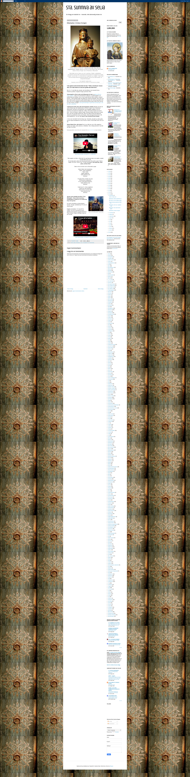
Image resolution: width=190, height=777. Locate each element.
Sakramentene (111, 522)
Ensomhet (110, 305)
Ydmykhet (110, 608)
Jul (88, 242)
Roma (109, 519)
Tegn (109, 572)
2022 (109, 178)
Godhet (109, 343)
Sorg (109, 554)
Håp (109, 367)
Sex (109, 536)
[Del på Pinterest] (89, 241)
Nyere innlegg (70, 288)
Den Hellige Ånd (111, 285)
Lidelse (109, 426)
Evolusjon (110, 318)
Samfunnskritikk (111, 525)
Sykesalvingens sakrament (113, 564)
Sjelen (109, 539)
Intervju (109, 373)
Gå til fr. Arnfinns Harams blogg (113, 664)
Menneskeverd (111, 447)
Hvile (109, 365)
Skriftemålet (110, 548)
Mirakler (109, 451)
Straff (109, 560)
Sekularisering (111, 530)
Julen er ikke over (112, 196)
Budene (109, 276)
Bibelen (109, 269)
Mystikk (109, 462)
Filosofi (109, 326)
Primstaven (110, 498)
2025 (109, 173)
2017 (109, 187)
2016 (109, 188)
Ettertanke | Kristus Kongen (114, 210)
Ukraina (109, 593)
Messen (109, 448)
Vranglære (110, 607)
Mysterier (110, 459)
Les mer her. (115, 248)
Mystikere (110, 460)
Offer (109, 474)
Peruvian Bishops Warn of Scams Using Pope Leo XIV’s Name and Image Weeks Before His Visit (114, 678)
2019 (109, 183)
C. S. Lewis (110, 279)
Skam (109, 542)
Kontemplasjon (111, 406)
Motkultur (110, 454)
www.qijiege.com (111, 69)
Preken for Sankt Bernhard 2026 (114, 644)
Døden (109, 296)
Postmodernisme (111, 492)
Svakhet (109, 561)
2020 (109, 181)
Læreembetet (110, 436)
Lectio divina (110, 420)
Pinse (109, 489)
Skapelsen (110, 545)
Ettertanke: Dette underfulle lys (115, 198)
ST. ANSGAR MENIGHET (113, 670)
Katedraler (110, 383)
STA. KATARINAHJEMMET (114, 639)
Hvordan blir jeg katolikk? (117, 146)
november (111, 212)
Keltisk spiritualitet (111, 389)
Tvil (108, 590)
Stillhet (109, 557)
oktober (111, 214)
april (110, 224)
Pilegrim (109, 487)
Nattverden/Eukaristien (112, 466)
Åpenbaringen (111, 616)
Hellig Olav (110, 355)
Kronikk (109, 416)
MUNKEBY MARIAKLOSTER (114, 643)
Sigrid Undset (110, 537)
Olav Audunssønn (111, 684)
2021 (109, 180)
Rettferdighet (110, 518)
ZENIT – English (111, 675)
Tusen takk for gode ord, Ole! (114, 85)
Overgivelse (110, 481)
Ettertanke (78, 242)
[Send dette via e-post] (83, 241)
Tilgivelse (110, 577)
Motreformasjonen (111, 456)
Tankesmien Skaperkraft (113, 571)
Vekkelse (110, 598)
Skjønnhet (110, 546)
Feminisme (110, 323)
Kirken (109, 394)
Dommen (110, 293)
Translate (117, 732)
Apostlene (110, 258)
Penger (109, 486)
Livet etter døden (111, 430)
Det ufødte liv (110, 288)
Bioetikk (109, 270)
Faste (109, 321)
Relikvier (110, 512)
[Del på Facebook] (87, 241)
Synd (109, 566)
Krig (109, 412)
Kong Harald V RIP (111, 636)
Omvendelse (110, 477)
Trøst (109, 587)
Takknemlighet (111, 569)
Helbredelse (110, 352)
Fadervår (110, 320)
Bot (108, 273)
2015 (109, 190)
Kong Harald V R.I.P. (112, 630)
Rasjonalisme (111, 507)
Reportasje (110, 513)
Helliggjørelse (111, 356)
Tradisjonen (110, 580)
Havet (109, 350)
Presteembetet (111, 495)
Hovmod (109, 364)
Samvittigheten (111, 527)
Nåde (109, 472)
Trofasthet (110, 584)
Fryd (109, 339)
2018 (109, 185)
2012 (109, 232)
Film (109, 324)
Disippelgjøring (111, 290)
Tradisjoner (110, 581)
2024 (109, 174)
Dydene (109, 294)
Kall (109, 382)
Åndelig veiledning (112, 614)
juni (110, 221)
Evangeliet (110, 312)
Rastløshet (110, 509)
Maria (109, 438)
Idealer (109, 368)
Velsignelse (110, 599)
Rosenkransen (111, 521)
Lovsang (109, 432)
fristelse (109, 338)
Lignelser (110, 427)
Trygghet (110, 586)
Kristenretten (92, 242)
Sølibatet (110, 568)
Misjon (109, 453)
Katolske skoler (111, 386)
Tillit (109, 578)
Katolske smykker (111, 388)
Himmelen (110, 359)
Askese (109, 261)
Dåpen (109, 297)
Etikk (109, 306)
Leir (109, 422)
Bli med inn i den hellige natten (115, 200)
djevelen (109, 291)
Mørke (109, 463)
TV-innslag (110, 589)
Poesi (109, 490)
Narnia (109, 465)
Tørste (109, 592)
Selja (109, 531)
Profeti (109, 500)
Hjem (109, 361)
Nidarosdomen (111, 469)
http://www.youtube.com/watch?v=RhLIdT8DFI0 (85, 237)
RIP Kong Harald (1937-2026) (113, 640)
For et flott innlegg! (111, 88)
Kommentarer (111, 723)
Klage (109, 400)
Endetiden (110, 302)
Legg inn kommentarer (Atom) (78, 291)
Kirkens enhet (111, 395)
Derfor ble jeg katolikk (117, 123)
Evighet (109, 317)
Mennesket (110, 445)
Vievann (109, 604)
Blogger (111, 766)
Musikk (109, 457)
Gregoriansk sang (111, 344)
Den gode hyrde (111, 284)
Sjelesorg (110, 540)
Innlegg (110, 721)
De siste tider (110, 281)
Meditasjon (110, 442)
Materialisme (110, 441)
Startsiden (85, 288)
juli (110, 219)
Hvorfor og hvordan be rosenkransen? (117, 134)
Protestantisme (111, 501)
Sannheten (110, 528)
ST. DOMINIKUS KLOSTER (113, 622)
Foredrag (110, 329)
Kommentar (110, 403)
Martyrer (109, 439)
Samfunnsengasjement (112, 524)
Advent (72, 242)
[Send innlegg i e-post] (81, 240)
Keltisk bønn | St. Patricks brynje (117, 157)
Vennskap (110, 601)
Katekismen (110, 385)
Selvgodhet (110, 534)
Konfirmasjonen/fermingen (113, 404)
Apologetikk (110, 256)
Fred (109, 332)
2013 (109, 193)
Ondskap (110, 478)
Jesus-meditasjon (111, 377)
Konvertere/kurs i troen (112, 407)
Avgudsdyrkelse (111, 262)
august (110, 217)
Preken (109, 494)
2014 (109, 192)
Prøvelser (110, 503)
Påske (109, 504)
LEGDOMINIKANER (112, 695)
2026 (109, 171)
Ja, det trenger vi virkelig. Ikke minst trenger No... (114, 80)
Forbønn (109, 327)
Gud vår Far (110, 346)
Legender (110, 421)
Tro (108, 583)
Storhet (109, 558)
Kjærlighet (110, 398)
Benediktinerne (111, 267)
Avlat (109, 264)
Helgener (110, 353)
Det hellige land (111, 287)
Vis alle (120, 647)
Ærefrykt (109, 610)
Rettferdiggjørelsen (112, 516)
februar (110, 228)
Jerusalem (110, 374)
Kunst (109, 418)
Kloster (109, 401)
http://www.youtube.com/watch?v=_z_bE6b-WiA (85, 154)
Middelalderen (111, 450)
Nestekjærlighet (111, 468)
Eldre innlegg (100, 288)
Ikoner (109, 370)
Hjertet (109, 362)
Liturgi (109, 429)
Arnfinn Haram (111, 259)
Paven (109, 484)
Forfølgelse (110, 330)
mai (110, 223)
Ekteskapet (110, 300)
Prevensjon (110, 497)
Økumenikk (110, 611)
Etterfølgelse (110, 308)
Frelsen (109, 335)
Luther (109, 433)
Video (109, 602)
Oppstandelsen (111, 480)
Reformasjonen (111, 510)
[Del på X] (86, 241)
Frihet (109, 336)
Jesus (81, 242)
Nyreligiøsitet (110, 471)
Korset (109, 410)
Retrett (109, 515)
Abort (109, 253)
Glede (109, 341)
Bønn (75, 242)
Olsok (109, 475)
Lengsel (109, 424)
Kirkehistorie (110, 392)
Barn (109, 265)
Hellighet (110, 358)
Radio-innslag (111, 506)
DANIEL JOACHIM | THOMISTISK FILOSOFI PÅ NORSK (113, 689)
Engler (109, 303)
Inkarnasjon (110, 371)
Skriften (109, 549)
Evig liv (109, 315)
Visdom (109, 605)
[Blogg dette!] (85, 241)
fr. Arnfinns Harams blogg (114, 652)
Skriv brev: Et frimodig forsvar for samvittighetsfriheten (118, 111)
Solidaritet (110, 552)
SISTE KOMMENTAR (112, 68)
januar (110, 230)
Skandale (110, 543)
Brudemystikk (110, 275)
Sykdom (109, 563)
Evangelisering (111, 314)
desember (111, 195)
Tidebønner (110, 574)
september (111, 216)
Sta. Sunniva (110, 555)
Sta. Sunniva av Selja (85, 8)
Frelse (109, 333)
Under (109, 595)
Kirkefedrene (110, 391)
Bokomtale (110, 271)
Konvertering (110, 409)
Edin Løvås (110, 299)
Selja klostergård (111, 533)
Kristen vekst (110, 413)
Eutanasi (110, 311)
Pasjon (109, 483)
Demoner (110, 282)
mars (110, 226)
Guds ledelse (110, 347)
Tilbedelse (110, 575)
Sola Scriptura (111, 551)
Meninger (110, 444)
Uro (108, 596)
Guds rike (110, 349)
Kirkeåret (110, 397)
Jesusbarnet (85, 242)
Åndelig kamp (111, 613)
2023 (109, 176)
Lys (108, 435)
